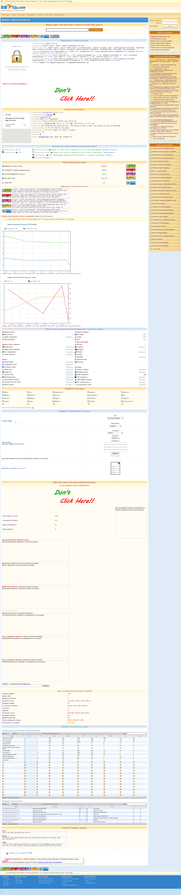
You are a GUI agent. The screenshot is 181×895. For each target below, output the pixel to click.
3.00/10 (104, 174)
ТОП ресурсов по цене (159, 39)
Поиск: (125, 733)
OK (24, 125)
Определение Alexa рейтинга (161, 180)
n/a (37, 743)
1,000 (144, 337)
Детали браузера (157, 239)
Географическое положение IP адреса (163, 219)
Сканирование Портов (159, 226)
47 (37, 748)
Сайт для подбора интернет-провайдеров (165, 95)
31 (25, 758)
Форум (14, 15)
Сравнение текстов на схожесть (161, 164)
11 (72, 334)
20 (25, 745)
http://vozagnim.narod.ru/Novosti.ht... (11, 818)
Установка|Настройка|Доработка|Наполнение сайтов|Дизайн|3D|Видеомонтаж (163, 120)
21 (25, 748)
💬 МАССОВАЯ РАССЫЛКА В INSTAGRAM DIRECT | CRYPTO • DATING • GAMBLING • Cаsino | (164, 116)
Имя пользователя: (156, 20)
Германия (49, 115)
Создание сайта (157, 93)
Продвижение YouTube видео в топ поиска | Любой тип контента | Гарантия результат (164, 109)
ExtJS (68, 123)
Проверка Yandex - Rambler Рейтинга (163, 236)
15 (25, 739)
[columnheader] (13, 736)
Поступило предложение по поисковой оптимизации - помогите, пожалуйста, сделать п (164, 77)
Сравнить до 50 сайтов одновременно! (14, 83)
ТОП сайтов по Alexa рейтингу (161, 45)
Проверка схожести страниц (160, 167)
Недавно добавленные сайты (161, 36)
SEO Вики (5, 885)
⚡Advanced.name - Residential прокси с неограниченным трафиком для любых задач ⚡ (164, 81)
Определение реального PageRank (162, 154)
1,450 (144, 339)
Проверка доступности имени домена (163, 229)
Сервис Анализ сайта (158, 203)
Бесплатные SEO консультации (70, 878)
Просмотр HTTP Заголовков (160, 223)
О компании (6, 878)
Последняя (142, 797)
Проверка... (109, 155)
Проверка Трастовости (45, 883)
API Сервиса (19, 880)
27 (25, 756)
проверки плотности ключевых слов (53, 53)
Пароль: (158, 23)
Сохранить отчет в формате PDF (19, 853)
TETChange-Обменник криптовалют (163, 99)
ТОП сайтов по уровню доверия (162, 41)
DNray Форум (59, 15)
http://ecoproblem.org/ (7, 821)
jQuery (58, 123)
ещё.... (71, 1)
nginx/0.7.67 (45, 117)
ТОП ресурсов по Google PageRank (163, 47)
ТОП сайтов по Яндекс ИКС (160, 50)
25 (25, 754)
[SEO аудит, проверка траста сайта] (24, 870)
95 (37, 754)
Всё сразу (49, 15)
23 (25, 750)
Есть (19, 152)
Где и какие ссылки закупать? (161, 66)
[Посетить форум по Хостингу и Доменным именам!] (74, 103)
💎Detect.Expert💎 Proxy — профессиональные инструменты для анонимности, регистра (161, 70)
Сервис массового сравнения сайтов (163, 148)
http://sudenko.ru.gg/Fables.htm (10, 812)
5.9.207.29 (47, 112)
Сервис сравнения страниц (160, 161)
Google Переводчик (67, 880)
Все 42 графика (115, 456)
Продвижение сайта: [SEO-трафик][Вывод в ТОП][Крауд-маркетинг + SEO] (164, 102)
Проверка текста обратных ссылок (162, 197)
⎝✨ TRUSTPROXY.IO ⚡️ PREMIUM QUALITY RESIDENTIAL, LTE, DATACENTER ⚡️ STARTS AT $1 (164, 61)
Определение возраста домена (161, 206)
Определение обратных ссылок (161, 187)
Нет (19, 150)
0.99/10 (104, 170)
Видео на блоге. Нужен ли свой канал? (164, 136)
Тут (72, 384)
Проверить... (48, 158)
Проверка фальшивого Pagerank (162, 177)
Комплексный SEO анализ (46, 878)
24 (25, 752)
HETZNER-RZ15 (44, 137)
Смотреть (69, 347)
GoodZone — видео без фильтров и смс (164, 64)
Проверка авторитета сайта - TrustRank (164, 151)
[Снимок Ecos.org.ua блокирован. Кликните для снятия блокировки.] (16, 82)
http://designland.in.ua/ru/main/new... (11, 810)
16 (25, 741)
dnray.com (26, 684)
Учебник (40, 15)
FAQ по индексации (90, 878)
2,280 (144, 334)
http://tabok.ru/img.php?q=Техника (11, 814)
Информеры (31, 15)
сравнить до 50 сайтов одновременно (50, 862)
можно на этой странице (44, 216)
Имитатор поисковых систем (160, 174)
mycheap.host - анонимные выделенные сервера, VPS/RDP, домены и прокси (163, 74)
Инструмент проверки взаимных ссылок (164, 200)
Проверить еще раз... (110, 150)
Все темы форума (159, 138)
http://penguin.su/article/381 (9, 808)
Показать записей (9, 733)
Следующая (134, 797)
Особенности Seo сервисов (160, 245)
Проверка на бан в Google (160, 216)
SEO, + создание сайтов (159, 171)
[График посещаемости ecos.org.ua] (14, 468)
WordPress (48, 123)
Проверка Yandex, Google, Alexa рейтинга (164, 184)
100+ (37, 752)
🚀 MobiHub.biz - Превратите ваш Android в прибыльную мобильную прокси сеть (164, 91)
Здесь (66, 384)
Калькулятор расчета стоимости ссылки (164, 190)
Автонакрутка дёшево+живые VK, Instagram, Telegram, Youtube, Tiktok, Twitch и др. (164, 130)
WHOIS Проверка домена (159, 232)
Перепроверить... (110, 152)
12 (143, 374)
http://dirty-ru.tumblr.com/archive (10, 819)
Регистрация (154, 26)
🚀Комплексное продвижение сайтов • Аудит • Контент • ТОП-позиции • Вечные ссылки (165, 87)
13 (37, 741)
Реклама (22, 15)
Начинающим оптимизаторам (70, 885)
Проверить (69, 337)
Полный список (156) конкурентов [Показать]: (16, 407)
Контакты (5, 880)
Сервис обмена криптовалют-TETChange (165, 97)
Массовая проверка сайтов (46, 880)
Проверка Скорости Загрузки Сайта (162, 210)
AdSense (77, 123)
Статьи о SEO (156, 249)
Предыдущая (124, 797)
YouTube (64, 883)
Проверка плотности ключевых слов (163, 158)
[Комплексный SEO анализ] (13, 12)
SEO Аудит (6, 15)
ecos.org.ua (41, 43)
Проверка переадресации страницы (163, 213)
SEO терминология (90, 883)
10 (25, 738)
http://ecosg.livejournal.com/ (9, 816)
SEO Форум (6, 883)
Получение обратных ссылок (160, 193)
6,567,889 (104, 178)
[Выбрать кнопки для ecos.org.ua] (54, 37)
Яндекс (87, 880)
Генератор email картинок (160, 242)
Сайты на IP (57, 112)
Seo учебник (19, 883)
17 (25, 743)
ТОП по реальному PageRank (161, 43)
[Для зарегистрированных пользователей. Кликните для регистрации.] (40, 134)
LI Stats (88, 123)
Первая (118, 797)
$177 (104, 166)
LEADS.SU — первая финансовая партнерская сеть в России (161, 127)
